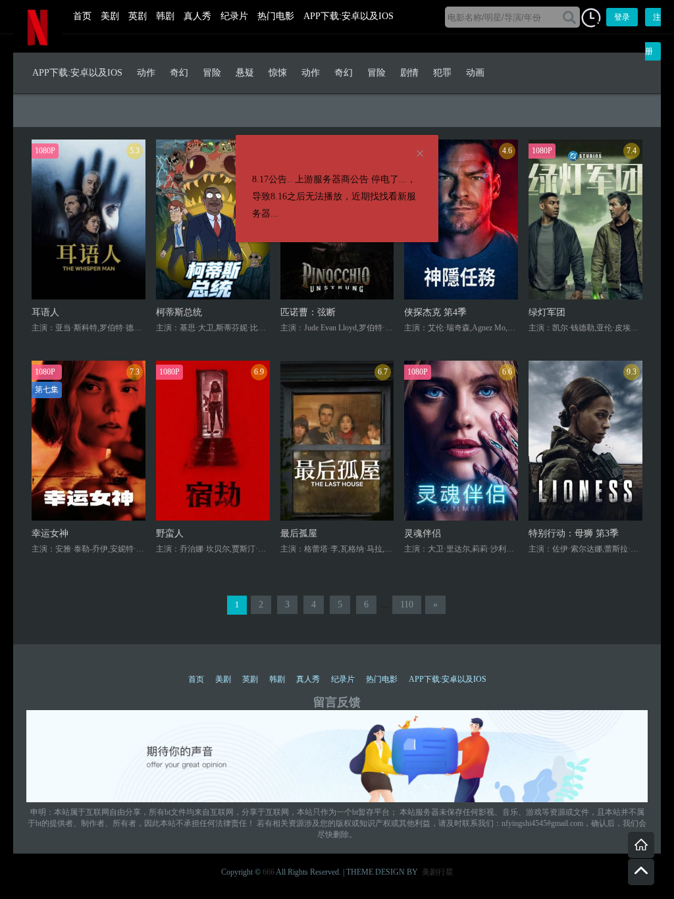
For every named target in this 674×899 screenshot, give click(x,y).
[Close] (420, 154)
